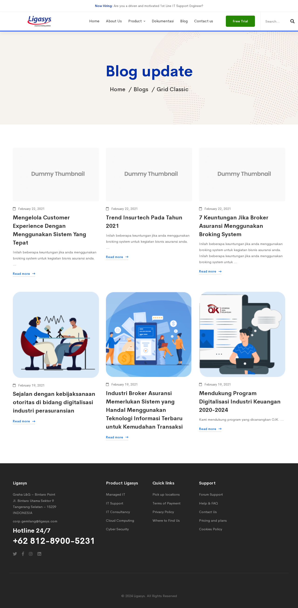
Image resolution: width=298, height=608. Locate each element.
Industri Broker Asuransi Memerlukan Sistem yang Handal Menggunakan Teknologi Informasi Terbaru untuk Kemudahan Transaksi (144, 410)
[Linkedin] (39, 554)
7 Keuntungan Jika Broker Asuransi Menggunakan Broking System (233, 226)
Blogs (141, 89)
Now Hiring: (104, 6)
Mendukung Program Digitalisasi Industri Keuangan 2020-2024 (240, 401)
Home (117, 89)
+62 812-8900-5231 (54, 541)
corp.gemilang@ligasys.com (35, 521)
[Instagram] (30, 554)
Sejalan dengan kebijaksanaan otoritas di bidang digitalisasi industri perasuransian (54, 402)
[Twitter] (15, 554)
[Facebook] (23, 554)
